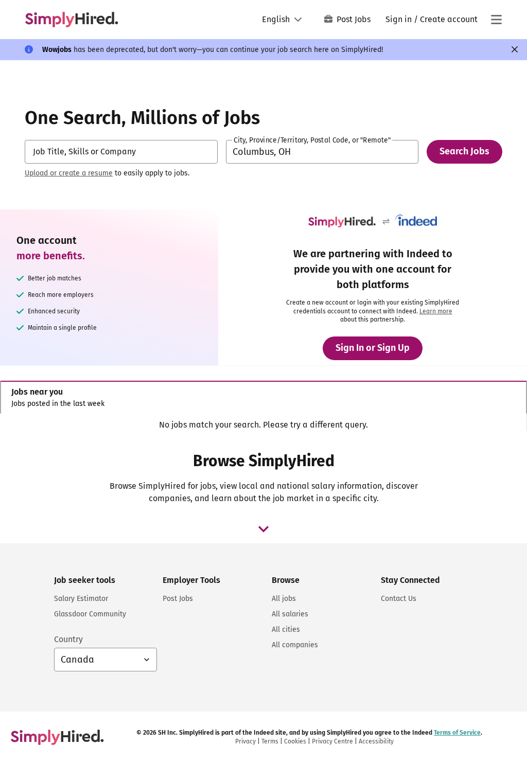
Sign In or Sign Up (373, 347)
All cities (286, 629)
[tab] (263, 397)
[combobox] (121, 152)
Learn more (435, 311)
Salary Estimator (81, 598)
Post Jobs (354, 19)
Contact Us (398, 598)
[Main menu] (496, 19)
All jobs (284, 598)
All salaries (290, 614)
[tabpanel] (263, 425)
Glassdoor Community (90, 614)
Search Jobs (464, 151)
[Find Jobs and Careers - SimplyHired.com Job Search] (71, 19)
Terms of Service (457, 732)
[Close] (514, 49)
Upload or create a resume (69, 173)
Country (68, 639)
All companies (295, 645)
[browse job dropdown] (263, 528)
